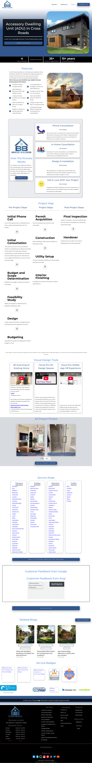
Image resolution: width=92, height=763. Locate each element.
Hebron (51, 507)
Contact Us (64, 710)
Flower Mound (53, 503)
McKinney (69, 492)
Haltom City (15, 511)
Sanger (51, 543)
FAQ (62, 720)
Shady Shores (52, 547)
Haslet (14, 513)
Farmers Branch (34, 503)
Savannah (51, 545)
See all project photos (46, 463)
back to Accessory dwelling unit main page (46, 559)
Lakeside (14, 522)
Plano (68, 499)
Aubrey (51, 486)
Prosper (69, 501)
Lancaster (33, 513)
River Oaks (15, 539)
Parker (68, 497)
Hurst (13, 516)
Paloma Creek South (54, 535)
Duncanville (33, 501)
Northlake (51, 530)
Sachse (32, 522)
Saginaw (14, 541)
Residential (78, 710)
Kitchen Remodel (46, 715)
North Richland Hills (18, 528)
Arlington (15, 486)
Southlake (15, 543)
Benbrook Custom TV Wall (30, 454)
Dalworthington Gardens (16, 500)
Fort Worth (15, 507)
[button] (55, 5)
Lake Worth (15, 524)
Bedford (14, 490)
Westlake (15, 547)
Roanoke (51, 541)
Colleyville (15, 494)
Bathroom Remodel (47, 717)
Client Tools (64, 718)
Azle (13, 488)
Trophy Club (52, 552)
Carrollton (33, 490)
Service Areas (64, 715)
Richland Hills (16, 537)
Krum (50, 518)
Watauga (14, 545)
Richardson (33, 518)
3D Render (44, 739)
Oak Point (51, 533)
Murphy (69, 494)
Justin (50, 513)
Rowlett (32, 520)
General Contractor (46, 710)
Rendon (14, 535)
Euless (14, 505)
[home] (7, 5)
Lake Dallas (52, 520)
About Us (63, 712)
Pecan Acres (15, 533)
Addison (32, 486)
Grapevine (15, 509)
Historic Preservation (47, 731)
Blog (77, 722)
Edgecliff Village (16, 503)
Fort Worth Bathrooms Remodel (61, 454)
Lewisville (51, 526)
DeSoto (32, 499)
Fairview (69, 488)
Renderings (78, 715)
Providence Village (54, 539)
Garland (32, 505)
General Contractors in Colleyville (8, 692)
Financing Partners (66, 723)
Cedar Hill (33, 492)
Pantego (14, 530)
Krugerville (52, 516)
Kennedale (15, 520)
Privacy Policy (38, 761)
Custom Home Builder (47, 722)
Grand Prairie (34, 507)
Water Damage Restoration (49, 737)
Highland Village (53, 511)
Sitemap (55, 761)
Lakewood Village (54, 522)
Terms (80, 722)
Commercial (78, 712)
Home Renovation (46, 712)
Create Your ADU (23, 43)
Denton (51, 497)
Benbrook (15, 492)
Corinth (51, 492)
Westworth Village (17, 552)
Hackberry (51, 505)
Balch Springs (34, 488)
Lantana (51, 524)
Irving (32, 511)
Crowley (14, 497)
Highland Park (34, 509)
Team (62, 726)
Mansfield (15, 526)
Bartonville (52, 488)
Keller (13, 518)
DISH (50, 499)
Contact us (21, 177)
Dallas (32, 497)
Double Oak (52, 501)
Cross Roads (52, 494)
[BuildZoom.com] (8, 688)
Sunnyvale (33, 524)
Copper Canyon (53, 490)
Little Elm (51, 528)
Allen (68, 486)
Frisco (68, 490)
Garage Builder (45, 728)
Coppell (32, 494)
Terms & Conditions (47, 761)
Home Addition (45, 719)
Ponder (51, 537)
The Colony (52, 549)
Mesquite (33, 516)
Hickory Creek (53, 509)
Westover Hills (16, 549)
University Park (34, 526)
